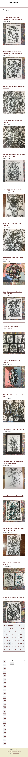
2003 (5, 668)
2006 (5, 672)
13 (21, 628)
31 (4, 637)
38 (24, 637)
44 (19, 640)
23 (4, 634)
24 (7, 634)
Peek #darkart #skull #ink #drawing (13, 496)
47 (4, 643)
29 (21, 634)
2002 (5, 665)
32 (7, 637)
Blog (13, 6)
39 (4, 640)
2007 (5, 675)
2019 (5, 718)
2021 (5, 725)
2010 (5, 686)
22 (24, 631)
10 (13, 628)
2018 (5, 714)
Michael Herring (14, 2)
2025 (5, 739)
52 (19, 643)
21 (21, 631)
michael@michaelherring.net (14, 751)
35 (16, 637)
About (24, 6)
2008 (5, 679)
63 (4, 650)
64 (7, 650)
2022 (5, 729)
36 (19, 637)
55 (4, 646)
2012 (5, 693)
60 (19, 646)
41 (10, 640)
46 (24, 640)
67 (16, 650)
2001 (5, 661)
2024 (5, 736)
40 (7, 640)
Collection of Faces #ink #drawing (13, 597)
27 (16, 634)
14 (24, 628)
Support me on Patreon (7, 754)
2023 (5, 732)
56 (7, 646)
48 (7, 643)
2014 (5, 700)
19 (16, 631)
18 (13, 631)
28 (19, 634)
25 (10, 634)
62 (24, 646)
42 (13, 640)
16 (7, 631)
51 (16, 643)
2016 (5, 707)
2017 (5, 711)
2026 (5, 743)
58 (13, 646)
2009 (5, 682)
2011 (5, 689)
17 (10, 631)
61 (21, 646)
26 (13, 634)
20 (19, 631)
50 (13, 643)
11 (16, 628)
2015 (5, 704)
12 (19, 628)
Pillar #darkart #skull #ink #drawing (13, 429)
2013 (5, 697)
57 (10, 646)
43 (16, 640)
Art (2, 6)
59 (16, 646)
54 (24, 643)
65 (10, 650)
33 (10, 637)
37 (21, 637)
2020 (5, 722)
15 (4, 631)
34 (13, 637)
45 (21, 640)
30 (24, 634)
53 (21, 643)
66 (13, 650)
